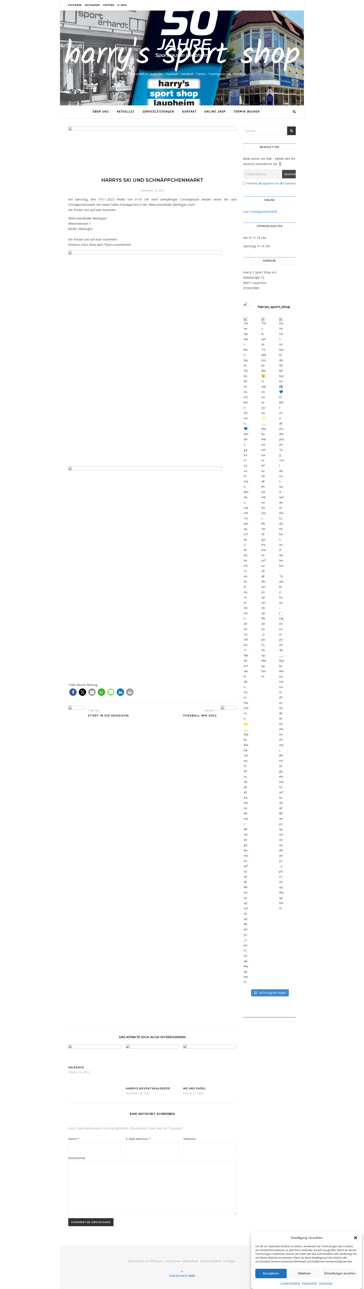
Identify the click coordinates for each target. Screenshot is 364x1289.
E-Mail (122, 5)
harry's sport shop (182, 55)
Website (189, 1139)
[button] (355, 1238)
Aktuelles (125, 111)
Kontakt (189, 111)
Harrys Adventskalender (148, 1088)
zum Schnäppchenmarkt (260, 211)
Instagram (92, 5)
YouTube (109, 5)
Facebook (75, 5)
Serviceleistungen (158, 111)
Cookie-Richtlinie (290, 1283)
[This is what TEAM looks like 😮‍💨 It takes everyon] (263, 498)
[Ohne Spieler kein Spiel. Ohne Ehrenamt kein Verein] (246, 651)
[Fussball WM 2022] (228, 864)
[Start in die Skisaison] (76, 713)
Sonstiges (229, 1261)
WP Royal (156, 1261)
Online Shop (215, 111)
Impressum (326, 1283)
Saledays (76, 1067)
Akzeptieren (271, 1273)
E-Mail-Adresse (138, 1139)
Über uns (101, 111)
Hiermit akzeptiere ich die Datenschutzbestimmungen (286, 183)
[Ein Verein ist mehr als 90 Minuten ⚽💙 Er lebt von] (281, 614)
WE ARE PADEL (194, 1088)
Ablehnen (304, 1273)
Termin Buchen (247, 111)
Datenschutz (309, 1283)
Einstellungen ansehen (339, 1273)
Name (73, 1139)
